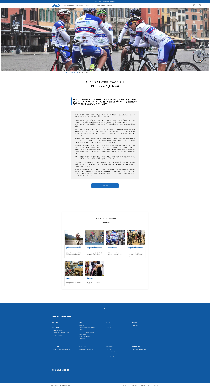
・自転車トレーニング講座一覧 (86, 349)
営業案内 (87, 5)
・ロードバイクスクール (111, 327)
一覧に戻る (105, 186)
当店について (134, 385)
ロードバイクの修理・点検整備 (98, 5)
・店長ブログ (135, 325)
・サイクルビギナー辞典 (111, 351)
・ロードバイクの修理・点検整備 (86, 332)
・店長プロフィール (83, 338)
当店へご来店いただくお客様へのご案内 (105, 1)
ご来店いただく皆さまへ (126, 385)
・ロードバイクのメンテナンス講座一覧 (61, 349)
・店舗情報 (81, 325)
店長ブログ (109, 5)
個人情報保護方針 (142, 385)
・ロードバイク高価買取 (57, 330)
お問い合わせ (156, 385)
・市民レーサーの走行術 (111, 354)
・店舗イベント (82, 334)
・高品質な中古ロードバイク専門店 (87, 327)
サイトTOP (55, 322)
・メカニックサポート (111, 329)
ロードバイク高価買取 (69, 5)
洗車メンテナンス (80, 5)
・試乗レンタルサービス (84, 336)
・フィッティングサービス (111, 325)
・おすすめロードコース (111, 349)
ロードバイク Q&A (74, 72)
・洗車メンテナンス (83, 329)
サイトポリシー (149, 385)
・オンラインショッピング (58, 335)
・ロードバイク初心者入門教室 (139, 349)
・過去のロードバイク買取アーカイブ (60, 332)
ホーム (66, 72)
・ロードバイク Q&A (110, 356)
